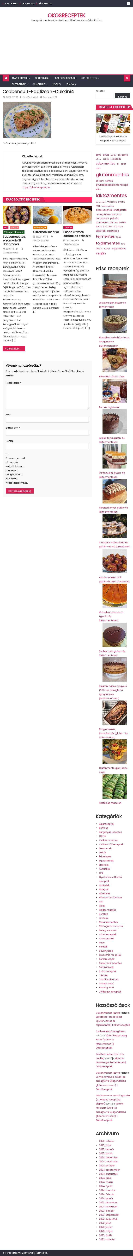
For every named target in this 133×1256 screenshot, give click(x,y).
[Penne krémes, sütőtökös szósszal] (77, 215)
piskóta (114, 218)
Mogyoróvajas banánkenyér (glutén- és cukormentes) (113, 733)
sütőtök (101, 231)
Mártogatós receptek (111, 926)
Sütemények (19, 84)
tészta (99, 248)
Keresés (100, 91)
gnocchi (100, 181)
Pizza (102, 942)
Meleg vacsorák (108, 930)
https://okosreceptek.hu (36, 187)
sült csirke (118, 226)
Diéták (102, 852)
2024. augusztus (108, 1174)
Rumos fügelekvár (109, 407)
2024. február (106, 1194)
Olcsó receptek (107, 934)
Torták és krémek (65, 78)
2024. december (108, 1157)
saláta (122, 222)
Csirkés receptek (108, 840)
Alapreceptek (20, 78)
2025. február (106, 1149)
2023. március (107, 1239)
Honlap (10, 441)
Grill (5, 227)
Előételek (104, 864)
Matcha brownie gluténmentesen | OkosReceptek (111, 1062)
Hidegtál (103, 889)
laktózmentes (111, 195)
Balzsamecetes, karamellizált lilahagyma (14, 240)
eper (123, 163)
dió (117, 164)
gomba (109, 180)
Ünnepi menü (42, 78)
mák (98, 206)
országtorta (120, 210)
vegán (101, 253)
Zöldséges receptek (14, 232)
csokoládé (115, 159)
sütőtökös (113, 230)
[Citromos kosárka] (47, 215)
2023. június (105, 1227)
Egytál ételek (89, 78)
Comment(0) (50, 97)
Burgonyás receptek (110, 832)
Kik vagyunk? (28, 3)
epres (98, 168)
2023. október (106, 1210)
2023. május (106, 1231)
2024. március (107, 1190)
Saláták (103, 946)
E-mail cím (13, 427)
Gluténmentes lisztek (108, 1012)
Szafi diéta (107, 226)
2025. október (106, 1141)
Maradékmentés (108, 922)
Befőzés (103, 828)
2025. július (105, 1145)
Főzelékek (104, 869)
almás (106, 155)
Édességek (105, 856)
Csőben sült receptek (111, 844)
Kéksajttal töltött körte (111, 376)
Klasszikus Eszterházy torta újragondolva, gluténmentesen (114, 341)
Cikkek (102, 836)
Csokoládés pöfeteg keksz (110, 1031)
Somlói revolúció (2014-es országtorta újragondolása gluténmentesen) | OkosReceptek (111, 1112)
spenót (99, 226)
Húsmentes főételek (110, 897)
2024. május (106, 1182)
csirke (106, 159)
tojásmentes (108, 243)
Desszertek (105, 848)
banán (113, 155)
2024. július (105, 1178)
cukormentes (105, 163)
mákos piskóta (108, 206)
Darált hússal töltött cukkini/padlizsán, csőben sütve (16, 348)
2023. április (105, 1235)
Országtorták (106, 938)
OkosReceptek (66, 15)
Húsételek (39, 84)
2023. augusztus (108, 1219)
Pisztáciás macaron (110, 803)
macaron (112, 201)
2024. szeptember (109, 1169)
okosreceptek (104, 210)
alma (98, 154)
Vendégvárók (106, 987)
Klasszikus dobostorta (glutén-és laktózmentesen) (111, 616)
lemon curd (101, 202)
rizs (116, 222)
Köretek (14, 227)
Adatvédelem (11, 3)
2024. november (108, 1161)
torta (123, 244)
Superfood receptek (110, 963)
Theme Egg (41, 1252)
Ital (101, 901)
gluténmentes (112, 174)
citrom (98, 159)
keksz (98, 189)
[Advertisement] (66, 50)
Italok (70, 84)
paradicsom (102, 218)
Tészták (68, 227)
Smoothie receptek (110, 955)
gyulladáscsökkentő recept (112, 184)
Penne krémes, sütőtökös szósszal (77, 234)
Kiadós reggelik (107, 910)
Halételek (104, 885)
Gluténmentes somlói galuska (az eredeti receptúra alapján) (113, 1099)
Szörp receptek (107, 971)
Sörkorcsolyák (107, 959)
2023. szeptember (109, 1214)
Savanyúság (106, 950)
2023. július (105, 1223)
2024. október (107, 1165)
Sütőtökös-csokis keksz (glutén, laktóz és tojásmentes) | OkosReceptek (113, 1021)
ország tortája (103, 214)
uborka (106, 248)
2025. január (106, 1153)
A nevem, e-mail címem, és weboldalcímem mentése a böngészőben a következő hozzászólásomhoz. (15, 470)
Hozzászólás (13, 382)
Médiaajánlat (45, 3)
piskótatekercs (102, 222)
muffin (121, 201)
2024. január (106, 1198)
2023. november (108, 1206)
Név (9, 414)
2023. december (108, 1202)
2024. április (105, 1186)
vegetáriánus (118, 248)
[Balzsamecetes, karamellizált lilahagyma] (17, 215)
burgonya (123, 154)
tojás (118, 237)
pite (111, 222)
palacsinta (116, 214)
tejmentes (105, 236)
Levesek (57, 84)
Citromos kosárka (46, 232)
